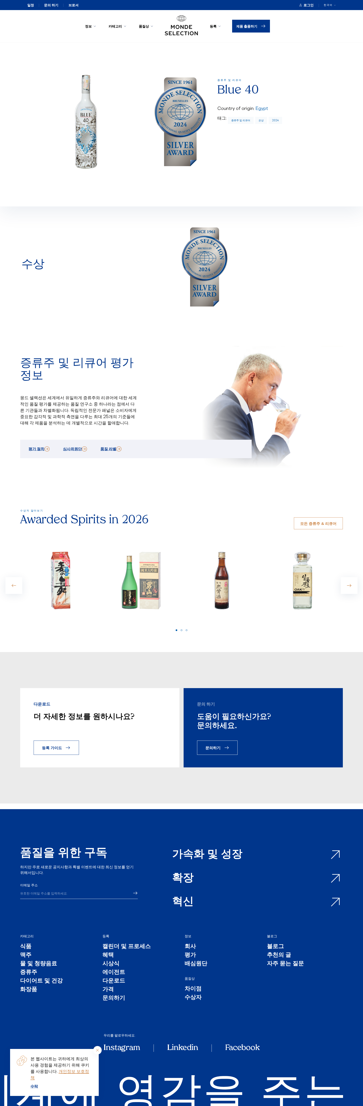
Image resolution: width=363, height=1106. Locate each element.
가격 (108, 989)
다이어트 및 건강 (41, 981)
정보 (88, 26)
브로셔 (73, 5)
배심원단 (196, 964)
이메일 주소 (29, 885)
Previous (13, 585)
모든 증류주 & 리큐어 (318, 523)
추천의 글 (279, 955)
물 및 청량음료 (38, 964)
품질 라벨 (108, 448)
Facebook (242, 1048)
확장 (183, 878)
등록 (213, 26)
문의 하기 (51, 5)
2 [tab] (181, 630)
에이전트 (114, 972)
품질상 (144, 26)
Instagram (122, 1048)
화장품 (28, 989)
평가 (190, 955)
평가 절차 (37, 448)
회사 (190, 946)
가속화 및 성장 (207, 854)
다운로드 (114, 981)
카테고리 (115, 26)
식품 (26, 946)
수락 (34, 1086)
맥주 (26, 955)
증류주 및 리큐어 (240, 120)
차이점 (193, 989)
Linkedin (182, 1048)
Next (349, 585)
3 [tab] (186, 630)
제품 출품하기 (246, 26)
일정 (30, 5)
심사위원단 (72, 448)
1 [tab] (176, 630)
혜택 (108, 955)
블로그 (272, 936)
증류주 (28, 972)
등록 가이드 (52, 747)
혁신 (183, 902)
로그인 (309, 5)
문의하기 (213, 747)
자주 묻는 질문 (285, 964)
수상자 (193, 997)
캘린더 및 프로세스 (127, 946)
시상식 (111, 964)
